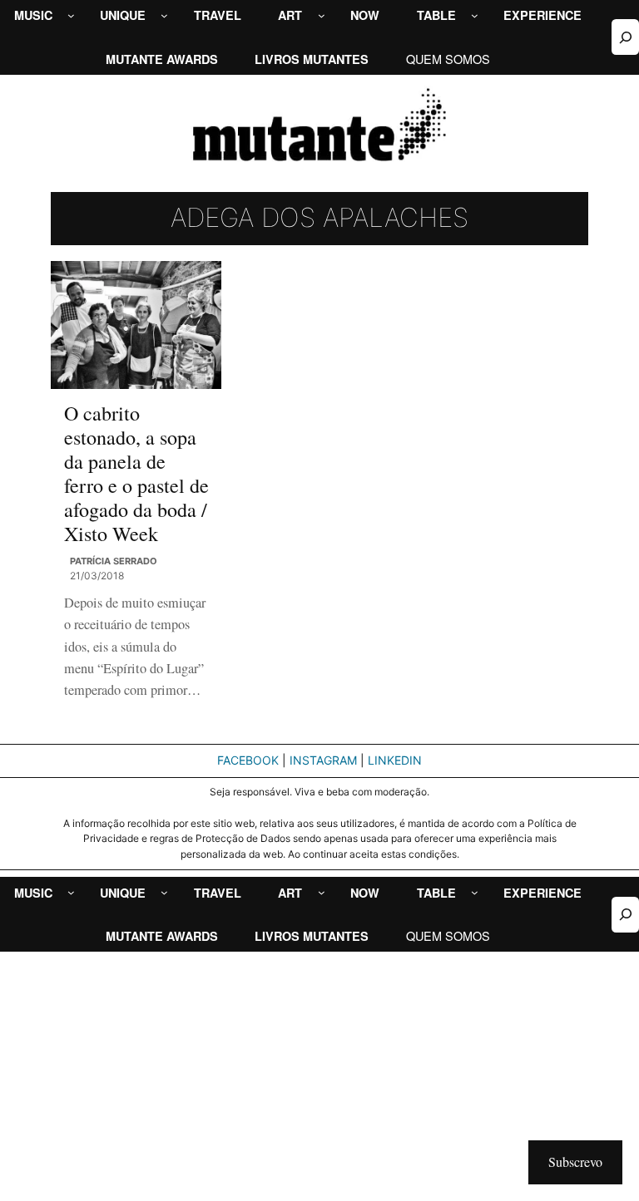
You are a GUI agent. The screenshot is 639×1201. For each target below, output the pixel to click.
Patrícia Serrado (113, 561)
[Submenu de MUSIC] (71, 15)
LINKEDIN (395, 760)
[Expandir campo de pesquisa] (625, 37)
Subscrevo (575, 1161)
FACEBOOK (248, 760)
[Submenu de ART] (321, 15)
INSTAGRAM (323, 760)
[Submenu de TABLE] (474, 15)
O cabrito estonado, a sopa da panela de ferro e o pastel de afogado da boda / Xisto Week (136, 473)
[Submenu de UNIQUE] (164, 15)
